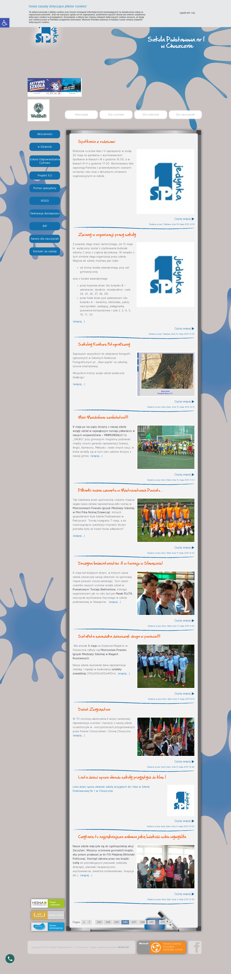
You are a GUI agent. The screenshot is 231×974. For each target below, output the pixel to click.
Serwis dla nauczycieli (45, 238)
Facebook (195, 947)
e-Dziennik (45, 146)
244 (108, 922)
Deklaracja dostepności (45, 213)
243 (99, 922)
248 (142, 922)
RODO (45, 200)
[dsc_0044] (165, 737)
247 (134, 922)
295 (163, 922)
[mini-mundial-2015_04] (165, 447)
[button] (4, 22)
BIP (45, 226)
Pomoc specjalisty (44, 188)
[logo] (165, 181)
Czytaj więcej (183, 219)
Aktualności (44, 134)
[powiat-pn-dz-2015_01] (165, 520)
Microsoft (161, 947)
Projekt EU (45, 175)
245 (116, 922)
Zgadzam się (187, 12)
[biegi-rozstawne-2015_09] (165, 666)
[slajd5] (165, 374)
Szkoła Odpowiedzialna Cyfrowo (45, 161)
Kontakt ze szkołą (44, 251)
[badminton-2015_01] (165, 593)
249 (151, 922)
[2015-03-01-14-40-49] (165, 866)
